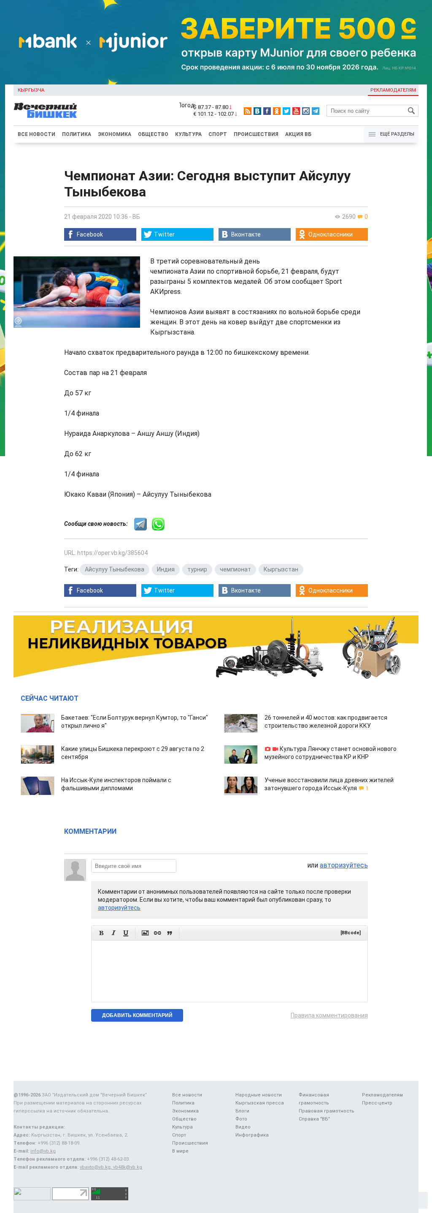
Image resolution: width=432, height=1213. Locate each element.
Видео (243, 1127)
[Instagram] (306, 111)
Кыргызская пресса (259, 1103)
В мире (180, 1151)
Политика (76, 134)
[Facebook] (267, 111)
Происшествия (256, 134)
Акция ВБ (298, 134)
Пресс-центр (377, 1103)
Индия (166, 569)
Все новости (36, 134)
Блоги (242, 1111)
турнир (197, 569)
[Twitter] (286, 111)
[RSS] (247, 111)
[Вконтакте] (257, 111)
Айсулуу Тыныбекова (114, 569)
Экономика (114, 134)
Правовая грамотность (326, 1111)
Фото (241, 1119)
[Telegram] (315, 111)
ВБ (136, 216)
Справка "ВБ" (314, 1119)
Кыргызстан (281, 569)
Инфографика (252, 1135)
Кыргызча (31, 90)
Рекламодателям (393, 90)
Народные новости (258, 1095)
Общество (153, 134)
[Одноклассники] (277, 111)
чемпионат (235, 569)
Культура (188, 134)
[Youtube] (296, 111)
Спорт (217, 134)
